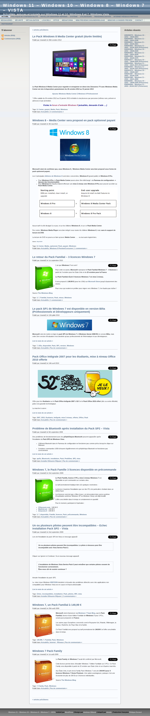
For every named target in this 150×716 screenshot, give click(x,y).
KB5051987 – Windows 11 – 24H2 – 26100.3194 (134, 74)
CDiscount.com (44, 507)
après (39, 458)
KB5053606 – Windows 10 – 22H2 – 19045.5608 (134, 50)
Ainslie (109, 712)
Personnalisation (102, 16)
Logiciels (46, 20)
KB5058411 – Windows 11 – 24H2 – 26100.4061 (134, 43)
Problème (68, 458)
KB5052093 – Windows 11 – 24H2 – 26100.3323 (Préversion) (136, 67)
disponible (47, 346)
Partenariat (7, 24)
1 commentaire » (80, 248)
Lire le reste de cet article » (42, 341)
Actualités (45, 112)
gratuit (47, 109)
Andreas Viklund (89, 712)
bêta (40, 346)
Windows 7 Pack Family (47, 651)
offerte (75, 417)
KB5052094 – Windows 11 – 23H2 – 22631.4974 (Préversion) (136, 64)
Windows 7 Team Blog (86, 613)
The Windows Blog (45, 293)
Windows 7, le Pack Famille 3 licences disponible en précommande (74, 469)
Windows (64, 109)
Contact (139, 20)
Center (41, 109)
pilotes (70, 594)
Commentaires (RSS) (12, 39)
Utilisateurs (86, 16)
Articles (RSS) (9, 35)
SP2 (74, 458)
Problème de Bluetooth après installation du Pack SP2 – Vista (70, 428)
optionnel (53, 246)
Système (73, 16)
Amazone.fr (42, 511)
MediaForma (67, 20)
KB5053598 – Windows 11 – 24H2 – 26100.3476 (134, 57)
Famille (52, 514)
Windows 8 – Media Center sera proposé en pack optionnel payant (73, 120)
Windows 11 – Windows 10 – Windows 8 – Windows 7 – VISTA (32, 712)
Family (41, 686)
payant (65, 246)
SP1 (57, 346)
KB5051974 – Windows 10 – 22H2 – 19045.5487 (134, 71)
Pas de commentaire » (58, 348)
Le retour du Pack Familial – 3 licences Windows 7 (63, 257)
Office (56, 20)
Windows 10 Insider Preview (120, 20)
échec (39, 594)
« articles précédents (40, 30)
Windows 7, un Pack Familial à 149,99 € (56, 604)
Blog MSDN (39, 241)
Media (53, 109)
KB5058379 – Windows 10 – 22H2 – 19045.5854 (134, 36)
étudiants (49, 417)
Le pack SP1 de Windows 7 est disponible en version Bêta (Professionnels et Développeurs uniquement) (68, 310)
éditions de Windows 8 (53, 176)
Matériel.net (42, 509)
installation (55, 458)
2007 (38, 417)
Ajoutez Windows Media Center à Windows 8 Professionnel (75, 94)
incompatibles (47, 594)
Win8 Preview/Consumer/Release (90, 20)
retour (61, 297)
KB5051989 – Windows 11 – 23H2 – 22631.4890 (134, 78)
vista (78, 458)
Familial (43, 297)
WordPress (69, 712)
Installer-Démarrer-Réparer (53, 16)
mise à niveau (66, 417)
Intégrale (57, 417)
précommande (73, 514)
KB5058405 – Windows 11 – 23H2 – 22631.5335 (134, 39)
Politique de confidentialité (24, 16)
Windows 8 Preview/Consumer (61, 248)
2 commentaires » (57, 112)
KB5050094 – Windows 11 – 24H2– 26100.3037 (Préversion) (136, 85)
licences (50, 297)
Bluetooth (46, 458)
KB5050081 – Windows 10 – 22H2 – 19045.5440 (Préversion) (136, 81)
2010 (43, 417)
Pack (58, 109)
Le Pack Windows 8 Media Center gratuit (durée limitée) (67, 36)
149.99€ (39, 640)
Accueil (5, 16)
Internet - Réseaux (57, 642)
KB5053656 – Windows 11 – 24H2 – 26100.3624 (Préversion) (136, 46)
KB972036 (54, 582)
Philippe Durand (135, 712)
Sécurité (19, 20)
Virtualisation (32, 20)
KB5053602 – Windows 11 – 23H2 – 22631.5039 (134, 53)
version (63, 346)
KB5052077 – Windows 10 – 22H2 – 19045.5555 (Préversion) (136, 60)
